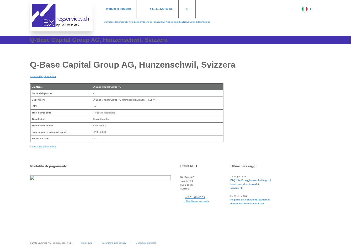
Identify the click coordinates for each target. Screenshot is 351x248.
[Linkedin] (187, 9)
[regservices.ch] (61, 15)
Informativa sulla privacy (114, 243)
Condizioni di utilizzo (146, 243)
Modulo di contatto (118, 9)
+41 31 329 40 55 (161, 9)
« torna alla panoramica (43, 76)
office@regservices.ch (197, 201)
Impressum (86, 243)
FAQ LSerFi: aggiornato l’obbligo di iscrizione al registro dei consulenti (250, 184)
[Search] (318, 9)
